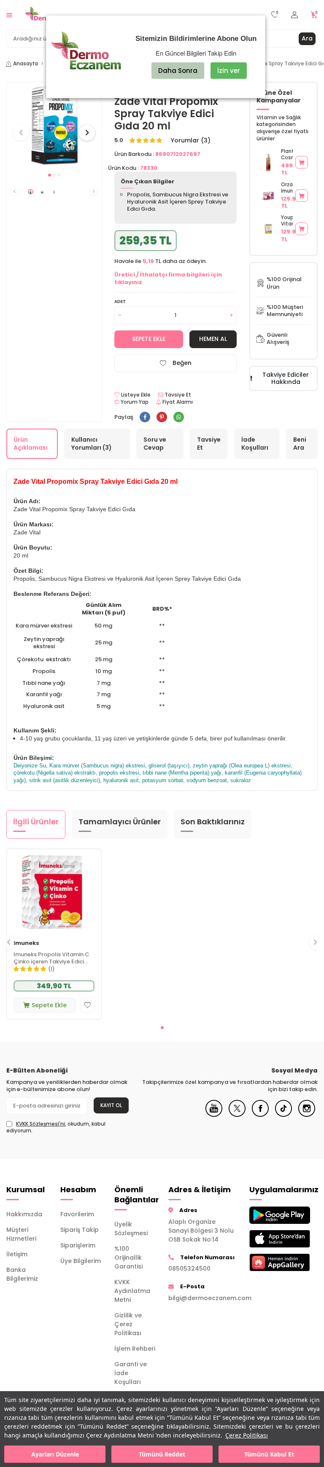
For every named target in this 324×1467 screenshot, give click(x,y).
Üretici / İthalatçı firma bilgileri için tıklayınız (168, 278)
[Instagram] (306, 1114)
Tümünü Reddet (162, 1454)
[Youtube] (213, 1114)
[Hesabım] (294, 15)
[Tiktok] (283, 1114)
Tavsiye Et (177, 395)
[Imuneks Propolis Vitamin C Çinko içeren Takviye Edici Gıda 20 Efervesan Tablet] (54, 891)
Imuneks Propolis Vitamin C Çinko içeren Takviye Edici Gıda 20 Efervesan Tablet (51, 958)
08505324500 (189, 1268)
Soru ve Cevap (154, 443)
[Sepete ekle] (301, 162)
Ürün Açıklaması (31, 443)
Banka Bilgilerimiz (22, 1274)
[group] (54, 124)
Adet (120, 301)
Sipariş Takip (79, 1230)
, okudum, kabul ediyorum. (55, 1127)
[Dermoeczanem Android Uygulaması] (270, 1215)
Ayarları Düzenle (55, 1454)
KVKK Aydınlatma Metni (132, 1291)
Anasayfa (25, 63)
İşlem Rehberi (134, 1348)
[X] (237, 1114)
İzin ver (228, 70)
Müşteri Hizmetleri (21, 1234)
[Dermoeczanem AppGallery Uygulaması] (270, 1262)
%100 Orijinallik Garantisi (128, 1257)
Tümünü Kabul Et (269, 1454)
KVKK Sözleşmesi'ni (40, 1123)
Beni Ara (299, 443)
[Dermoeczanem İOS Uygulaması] (270, 1238)
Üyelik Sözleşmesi (131, 1228)
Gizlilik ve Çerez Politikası (128, 1324)
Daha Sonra (177, 70)
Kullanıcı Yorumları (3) (91, 443)
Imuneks (26, 943)
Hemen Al (213, 339)
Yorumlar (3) (191, 141)
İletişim (16, 1254)
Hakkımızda (24, 1214)
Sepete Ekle (148, 339)
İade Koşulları (254, 443)
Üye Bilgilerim (80, 1261)
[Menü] (9, 14)
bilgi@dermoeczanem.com (202, 1298)
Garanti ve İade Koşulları (130, 1373)
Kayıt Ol (111, 1105)
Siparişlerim (77, 1245)
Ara (307, 38)
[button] (49, 175)
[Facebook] (260, 1114)
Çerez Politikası (246, 1435)
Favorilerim (77, 1214)
